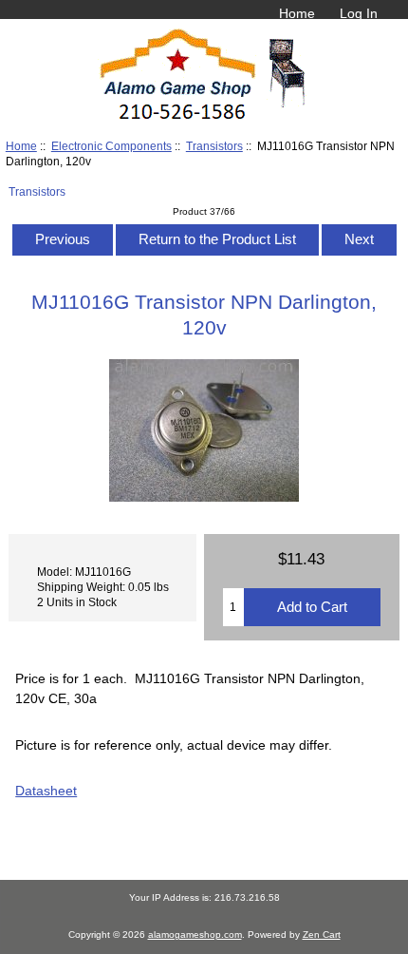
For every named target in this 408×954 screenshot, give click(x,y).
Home (297, 13)
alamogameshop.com (195, 934)
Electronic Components (111, 146)
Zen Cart (322, 934)
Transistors (214, 146)
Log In (359, 13)
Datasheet (46, 790)
